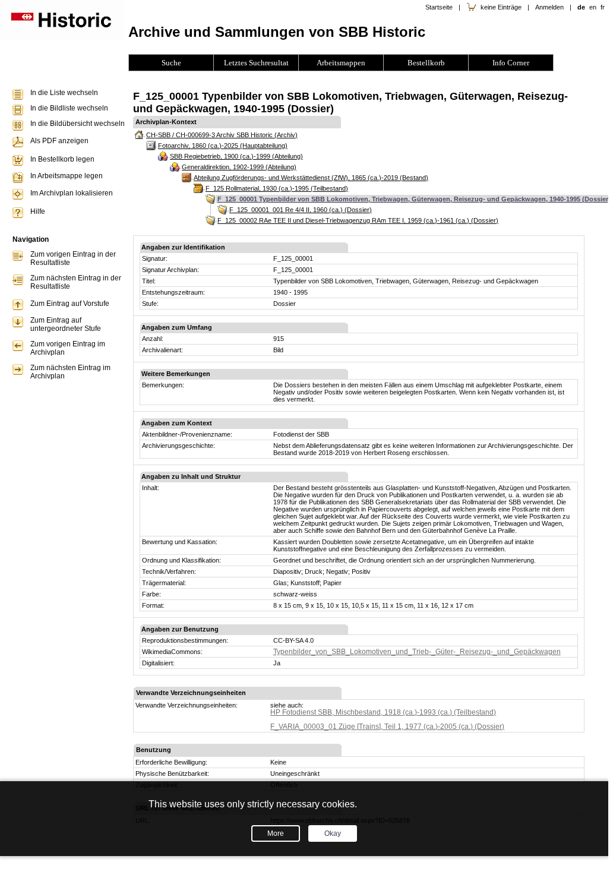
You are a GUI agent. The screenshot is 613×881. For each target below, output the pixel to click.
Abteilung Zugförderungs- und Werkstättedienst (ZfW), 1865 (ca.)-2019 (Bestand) (311, 177)
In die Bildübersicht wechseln (77, 123)
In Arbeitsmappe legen (66, 176)
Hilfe (37, 211)
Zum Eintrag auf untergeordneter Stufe (65, 324)
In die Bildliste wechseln (69, 108)
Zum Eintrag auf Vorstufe (69, 303)
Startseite (439, 7)
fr (603, 7)
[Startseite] (62, 38)
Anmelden (549, 7)
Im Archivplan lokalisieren (71, 193)
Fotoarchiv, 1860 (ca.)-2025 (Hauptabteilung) (222, 145)
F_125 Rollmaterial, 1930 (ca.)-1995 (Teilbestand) (277, 188)
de (581, 7)
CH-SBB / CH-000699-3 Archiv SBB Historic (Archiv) (222, 134)
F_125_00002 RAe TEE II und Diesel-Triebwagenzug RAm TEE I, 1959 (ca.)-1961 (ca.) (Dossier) (357, 220)
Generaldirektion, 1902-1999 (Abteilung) (239, 166)
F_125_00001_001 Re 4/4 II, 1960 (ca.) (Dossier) (300, 209)
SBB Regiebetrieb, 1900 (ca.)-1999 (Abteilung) (236, 156)
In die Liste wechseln (64, 93)
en (592, 7)
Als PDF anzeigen (59, 141)
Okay (332, 833)
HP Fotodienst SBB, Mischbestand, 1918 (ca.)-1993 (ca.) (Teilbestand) (383, 712)
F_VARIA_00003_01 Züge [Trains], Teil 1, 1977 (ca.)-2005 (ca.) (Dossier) (387, 726)
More (275, 833)
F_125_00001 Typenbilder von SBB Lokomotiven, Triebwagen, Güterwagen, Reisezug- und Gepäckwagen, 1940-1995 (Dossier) (414, 199)
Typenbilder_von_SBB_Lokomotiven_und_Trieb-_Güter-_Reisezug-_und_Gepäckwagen (417, 652)
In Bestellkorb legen (62, 159)
